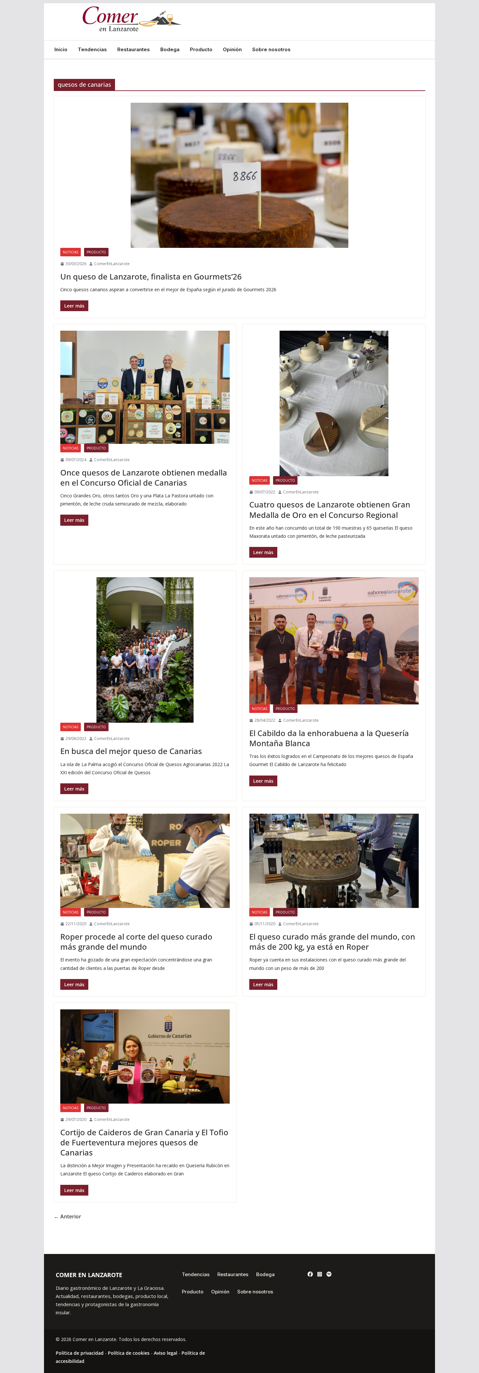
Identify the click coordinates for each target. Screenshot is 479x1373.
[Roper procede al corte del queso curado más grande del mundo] (145, 861)
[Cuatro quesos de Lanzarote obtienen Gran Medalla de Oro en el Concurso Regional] (334, 403)
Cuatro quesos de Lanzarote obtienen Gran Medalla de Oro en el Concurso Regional (329, 509)
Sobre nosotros (271, 50)
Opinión (232, 50)
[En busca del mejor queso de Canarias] (145, 649)
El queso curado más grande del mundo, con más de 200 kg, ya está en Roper (332, 941)
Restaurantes (133, 50)
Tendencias (92, 50)
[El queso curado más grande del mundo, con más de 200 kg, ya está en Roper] (334, 861)
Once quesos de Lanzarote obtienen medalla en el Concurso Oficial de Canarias (143, 477)
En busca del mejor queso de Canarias (131, 751)
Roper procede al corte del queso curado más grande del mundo (136, 941)
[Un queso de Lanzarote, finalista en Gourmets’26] (239, 175)
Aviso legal (165, 1353)
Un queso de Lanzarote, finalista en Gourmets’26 (151, 276)
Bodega (170, 50)
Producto (201, 50)
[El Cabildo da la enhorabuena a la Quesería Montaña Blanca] (334, 640)
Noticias (70, 252)
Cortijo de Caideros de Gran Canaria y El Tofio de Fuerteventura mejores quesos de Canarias (144, 1142)
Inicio (60, 50)
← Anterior (67, 1216)
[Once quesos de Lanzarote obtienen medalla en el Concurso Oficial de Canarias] (145, 387)
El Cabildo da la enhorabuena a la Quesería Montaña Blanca (329, 738)
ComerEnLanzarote (112, 263)
